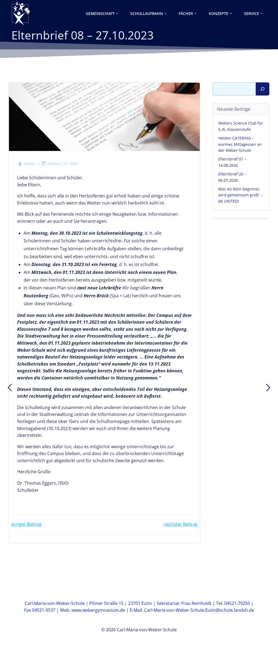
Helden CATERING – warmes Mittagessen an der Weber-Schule (240, 144)
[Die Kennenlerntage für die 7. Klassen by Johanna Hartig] (10, 387)
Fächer (186, 13)
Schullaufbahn (146, 13)
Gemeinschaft (100, 13)
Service (251, 13)
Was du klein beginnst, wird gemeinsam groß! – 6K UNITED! (240, 195)
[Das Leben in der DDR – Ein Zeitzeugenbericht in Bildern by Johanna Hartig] (268, 387)
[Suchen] (262, 88)
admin (29, 163)
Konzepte (218, 13)
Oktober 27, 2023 (62, 163)
